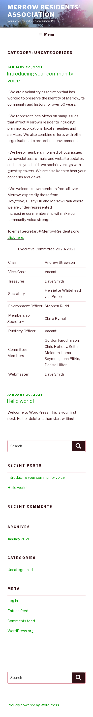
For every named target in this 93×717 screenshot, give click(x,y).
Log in (12, 600)
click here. (15, 237)
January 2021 (18, 539)
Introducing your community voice (36, 477)
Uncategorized (20, 570)
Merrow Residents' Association (44, 11)
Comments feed (21, 621)
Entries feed (17, 611)
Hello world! (20, 401)
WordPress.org (20, 631)
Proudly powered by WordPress (33, 705)
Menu (49, 34)
